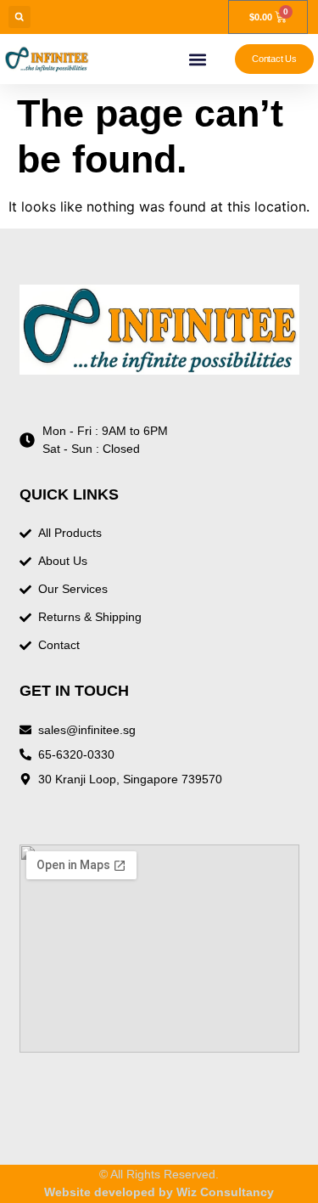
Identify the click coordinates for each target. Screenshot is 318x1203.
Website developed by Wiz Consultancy (159, 1192)
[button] (19, 17)
